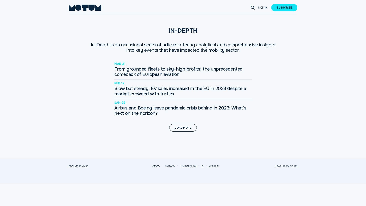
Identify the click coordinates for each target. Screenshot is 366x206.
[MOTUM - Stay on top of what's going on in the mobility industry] (85, 8)
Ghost (293, 165)
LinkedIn (214, 165)
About (156, 165)
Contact (170, 165)
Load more (183, 128)
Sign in (262, 7)
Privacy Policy (188, 165)
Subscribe (284, 7)
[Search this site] (253, 8)
